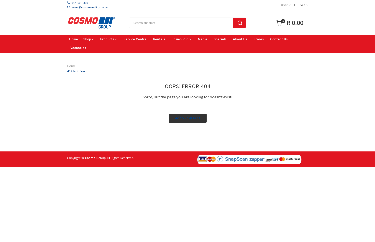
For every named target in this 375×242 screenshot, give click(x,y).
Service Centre (134, 39)
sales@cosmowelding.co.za (89, 7)
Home (73, 39)
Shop (87, 39)
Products (107, 39)
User (284, 5)
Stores (258, 39)
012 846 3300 (79, 3)
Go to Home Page (187, 118)
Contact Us (279, 39)
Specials (220, 39)
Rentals (159, 39)
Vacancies (78, 48)
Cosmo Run (180, 39)
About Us (240, 39)
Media (202, 39)
